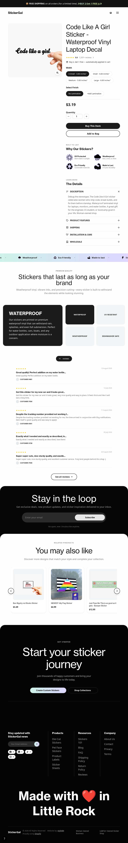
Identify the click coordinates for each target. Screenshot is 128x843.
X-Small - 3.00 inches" (77, 74)
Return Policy (82, 767)
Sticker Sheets (56, 766)
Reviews (83, 774)
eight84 (61, 830)
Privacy (108, 749)
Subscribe (90, 517)
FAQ (80, 752)
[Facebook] (12, 752)
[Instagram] (12, 757)
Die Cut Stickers (56, 740)
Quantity (70, 112)
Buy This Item (93, 125)
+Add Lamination (94, 93)
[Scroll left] (11, 591)
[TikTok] (28, 752)
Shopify (38, 833)
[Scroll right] (117, 591)
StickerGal (14, 832)
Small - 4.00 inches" (101, 74)
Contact (108, 744)
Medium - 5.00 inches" (78, 80)
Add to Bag (93, 133)
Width (69, 67)
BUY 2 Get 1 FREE (90, 3)
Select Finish (72, 87)
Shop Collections (82, 690)
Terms (107, 754)
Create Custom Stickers (47, 690)
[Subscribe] (36, 744)
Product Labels (56, 757)
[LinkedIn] (20, 752)
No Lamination (74, 93)
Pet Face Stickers (57, 749)
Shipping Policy (83, 759)
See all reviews (62, 476)
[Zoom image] (35, 50)
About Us (109, 739)
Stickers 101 (82, 740)
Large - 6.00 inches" (102, 80)
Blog (80, 747)
